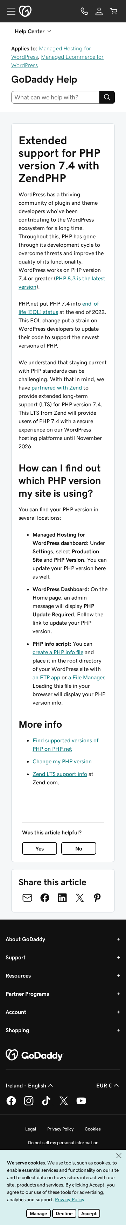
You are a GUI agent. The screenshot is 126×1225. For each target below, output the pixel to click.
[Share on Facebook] (45, 897)
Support (16, 957)
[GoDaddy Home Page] (35, 1055)
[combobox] (55, 97)
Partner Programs (27, 993)
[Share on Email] (27, 897)
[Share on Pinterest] (97, 897)
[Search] (107, 97)
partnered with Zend (56, 387)
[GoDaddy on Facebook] (11, 1104)
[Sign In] (99, 11)
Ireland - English (26, 1085)
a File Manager (86, 677)
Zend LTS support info (60, 774)
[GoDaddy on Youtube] (81, 1104)
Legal (30, 1129)
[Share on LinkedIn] (62, 897)
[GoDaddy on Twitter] (63, 1104)
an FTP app (46, 677)
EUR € (104, 1085)
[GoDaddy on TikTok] (46, 1104)
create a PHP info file (58, 652)
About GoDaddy (25, 939)
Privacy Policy (60, 1129)
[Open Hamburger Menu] (8, 11)
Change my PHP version (62, 761)
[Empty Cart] (114, 11)
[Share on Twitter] (80, 897)
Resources (18, 975)
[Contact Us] (84, 11)
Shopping (17, 1030)
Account (16, 1012)
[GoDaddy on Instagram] (28, 1104)
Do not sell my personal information (63, 1142)
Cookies (93, 1129)
